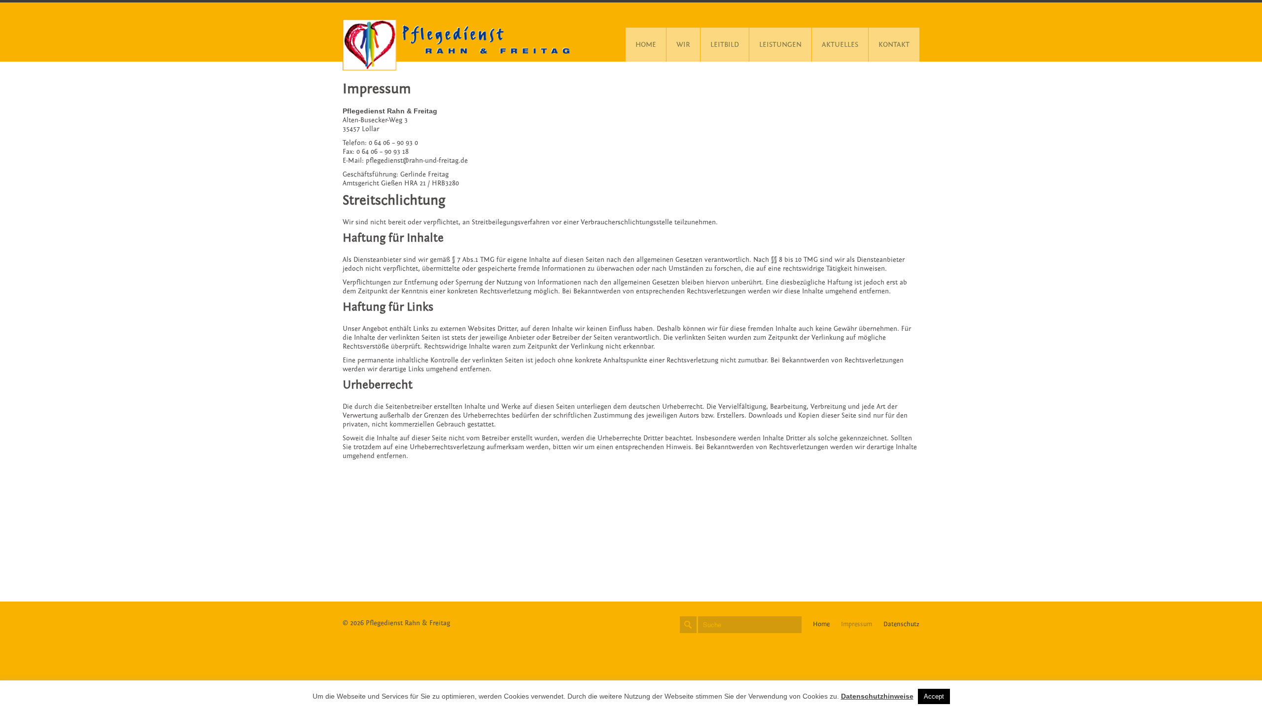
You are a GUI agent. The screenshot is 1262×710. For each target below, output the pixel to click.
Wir (683, 44)
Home (645, 44)
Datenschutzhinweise (877, 696)
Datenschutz (901, 624)
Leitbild (724, 44)
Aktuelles (840, 44)
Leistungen (780, 44)
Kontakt (894, 44)
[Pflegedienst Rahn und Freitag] (456, 45)
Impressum (856, 624)
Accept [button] (934, 696)
